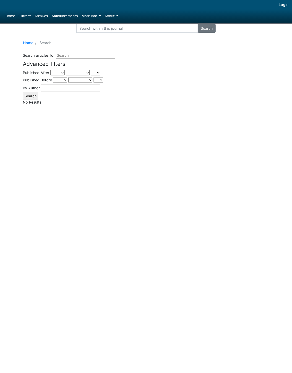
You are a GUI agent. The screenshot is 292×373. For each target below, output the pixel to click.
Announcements (65, 16)
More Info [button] (89, 16)
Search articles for (39, 55)
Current (25, 16)
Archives (41, 16)
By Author (31, 88)
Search (207, 28)
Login (283, 4)
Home (10, 16)
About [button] (109, 16)
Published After (36, 72)
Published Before (37, 80)
